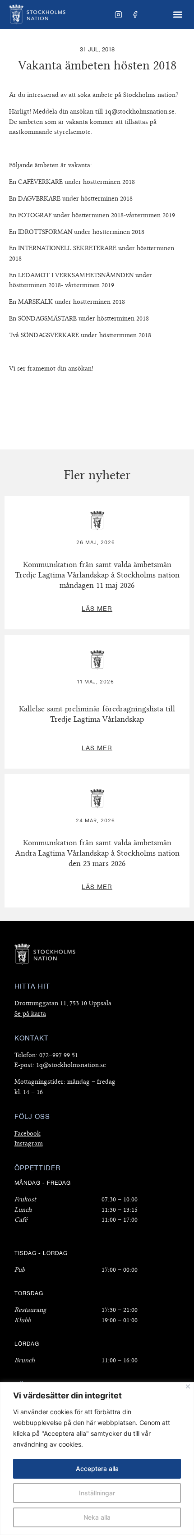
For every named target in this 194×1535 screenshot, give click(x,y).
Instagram (28, 1143)
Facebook (27, 1133)
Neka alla (97, 1517)
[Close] (188, 1386)
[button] (177, 14)
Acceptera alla (97, 1468)
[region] (97, 1458)
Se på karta (30, 1013)
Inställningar (97, 1493)
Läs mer (97, 501)
